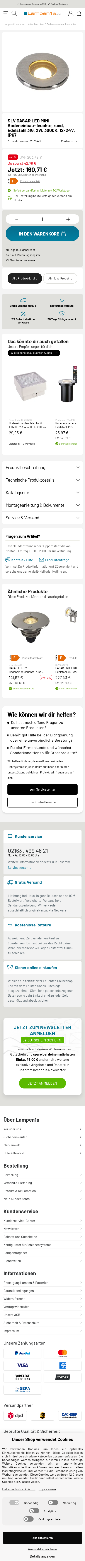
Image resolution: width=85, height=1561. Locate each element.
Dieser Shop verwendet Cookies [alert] (42, 1439)
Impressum (11, 1331)
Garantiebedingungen (18, 1291)
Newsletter (11, 1229)
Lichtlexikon (12, 1261)
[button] (30, 384)
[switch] (14, 1502)
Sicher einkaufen (15, 1137)
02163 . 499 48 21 (28, 850)
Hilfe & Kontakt (13, 1153)
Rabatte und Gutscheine (20, 1237)
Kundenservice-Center (19, 1221)
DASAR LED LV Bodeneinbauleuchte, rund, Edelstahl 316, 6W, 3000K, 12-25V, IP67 (29, 670)
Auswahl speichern (42, 1549)
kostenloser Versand (34, 174)
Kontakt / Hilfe (22, 560)
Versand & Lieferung (17, 1183)
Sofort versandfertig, (41, 190)
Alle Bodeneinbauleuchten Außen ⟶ (34, 352)
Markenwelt (11, 1145)
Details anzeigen (42, 1556)
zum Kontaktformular (42, 802)
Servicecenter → (20, 867)
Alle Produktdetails (24, 278)
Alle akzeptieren (42, 1538)
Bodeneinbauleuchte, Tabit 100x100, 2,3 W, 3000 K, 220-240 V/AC (28, 425)
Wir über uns (12, 1129)
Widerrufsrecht (14, 1299)
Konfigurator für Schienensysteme (27, 1245)
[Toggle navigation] (6, 13)
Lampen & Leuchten (13, 24)
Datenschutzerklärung (19, 1489)
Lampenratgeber (15, 1253)
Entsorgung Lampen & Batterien (25, 1283)
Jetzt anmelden (42, 1083)
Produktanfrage (57, 560)
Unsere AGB (11, 1315)
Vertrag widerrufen (16, 1307)
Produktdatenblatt (30, 181)
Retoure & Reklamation (19, 1191)
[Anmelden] (70, 13)
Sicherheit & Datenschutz (21, 1323)
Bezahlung (10, 1175)
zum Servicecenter (42, 789)
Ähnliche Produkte (60, 278)
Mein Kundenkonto (16, 1199)
